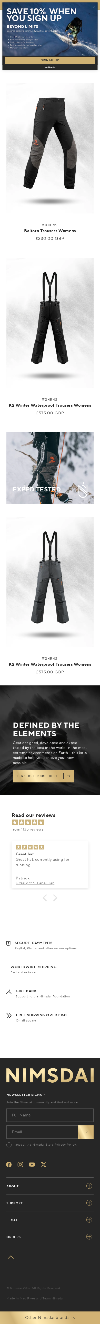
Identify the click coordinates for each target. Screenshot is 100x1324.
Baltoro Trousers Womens (50, 230)
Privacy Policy (65, 1145)
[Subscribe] (86, 1132)
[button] (46, 897)
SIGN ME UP (50, 60)
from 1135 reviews (28, 829)
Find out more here (37, 776)
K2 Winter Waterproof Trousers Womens (50, 405)
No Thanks (50, 67)
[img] (53, 822)
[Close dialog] (94, 6)
